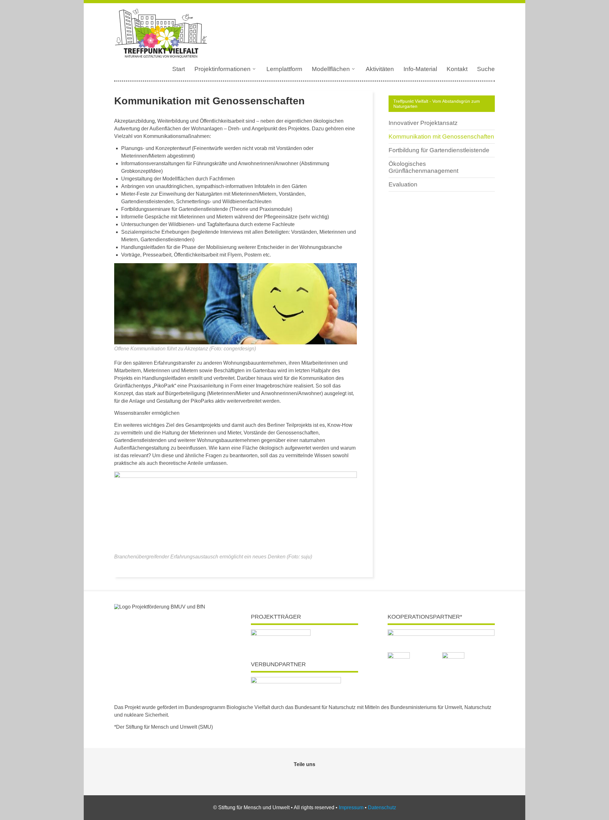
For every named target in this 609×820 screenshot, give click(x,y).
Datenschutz (382, 807)
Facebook (297, 777)
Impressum (351, 807)
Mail (311, 777)
